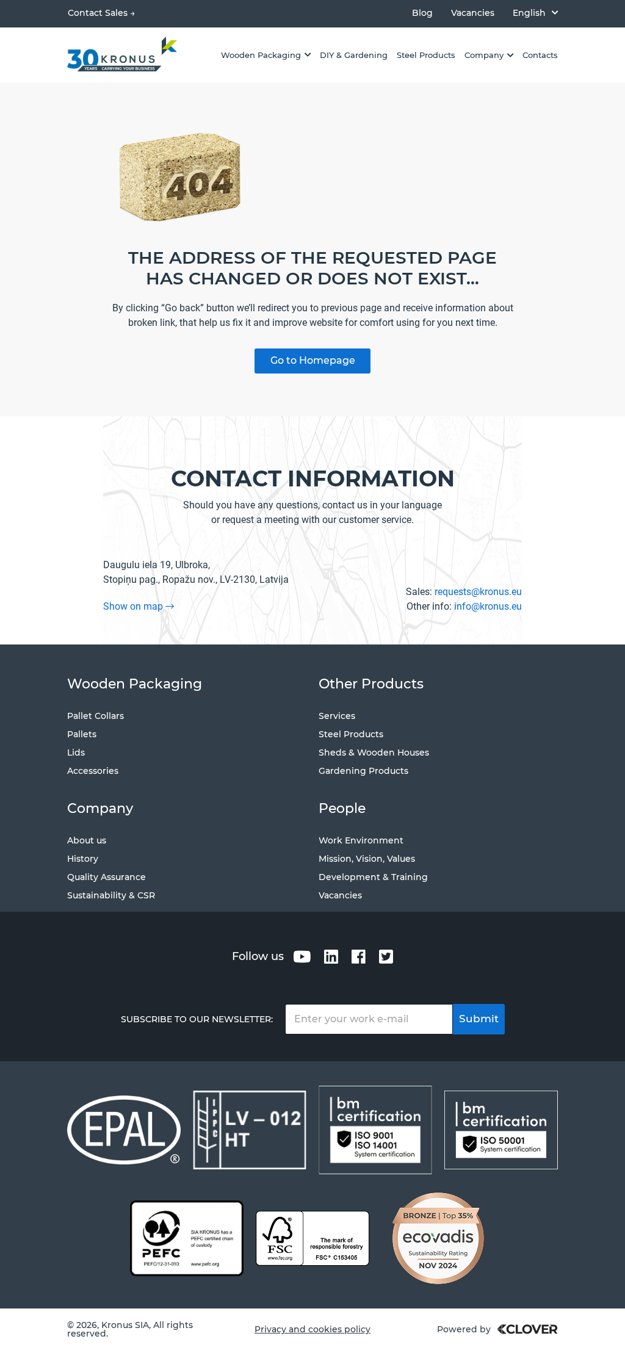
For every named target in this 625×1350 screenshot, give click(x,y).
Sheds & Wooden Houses (374, 752)
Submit (479, 1018)
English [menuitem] (529, 12)
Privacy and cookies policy (312, 1329)
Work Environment (361, 840)
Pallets (81, 734)
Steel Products (351, 734)
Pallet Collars (95, 715)
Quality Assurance (106, 877)
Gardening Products (363, 770)
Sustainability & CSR (111, 895)
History (82, 858)
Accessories (92, 770)
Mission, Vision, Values (367, 858)
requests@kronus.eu (478, 591)
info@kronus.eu (488, 606)
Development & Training (373, 877)
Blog (422, 13)
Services (337, 715)
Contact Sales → (101, 12)
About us (86, 840)
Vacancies (472, 13)
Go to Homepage (312, 360)
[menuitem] (535, 12)
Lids (76, 752)
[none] (535, 12)
